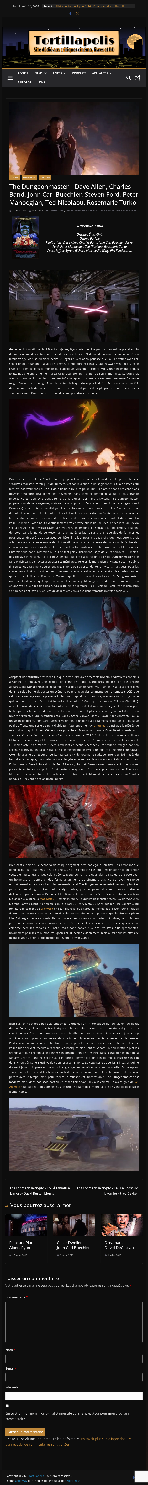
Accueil (23, 73)
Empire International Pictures (81, 210)
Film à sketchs (106, 210)
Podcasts (79, 73)
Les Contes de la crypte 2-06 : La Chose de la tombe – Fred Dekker (107, 1191)
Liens (41, 82)
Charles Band (56, 210)
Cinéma (14, 177)
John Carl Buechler (126, 210)
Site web (11, 1387)
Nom (10, 1350)
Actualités (100, 73)
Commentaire (16, 1297)
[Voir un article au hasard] (138, 77)
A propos (24, 82)
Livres (57, 73)
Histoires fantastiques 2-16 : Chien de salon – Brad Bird (92, 6)
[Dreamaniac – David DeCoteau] (122, 1217)
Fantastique (29, 177)
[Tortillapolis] (74, 29)
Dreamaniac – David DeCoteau (119, 1245)
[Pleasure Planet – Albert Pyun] (26, 1217)
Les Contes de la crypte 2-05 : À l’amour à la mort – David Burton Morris (40, 1191)
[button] (45, 73)
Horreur (45, 177)
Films (39, 73)
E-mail (11, 1368)
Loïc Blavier (38, 210)
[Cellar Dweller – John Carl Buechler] (74, 1217)
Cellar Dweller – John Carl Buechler (73, 1245)
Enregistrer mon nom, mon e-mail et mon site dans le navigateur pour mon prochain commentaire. (67, 1416)
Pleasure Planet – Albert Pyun (24, 1245)
